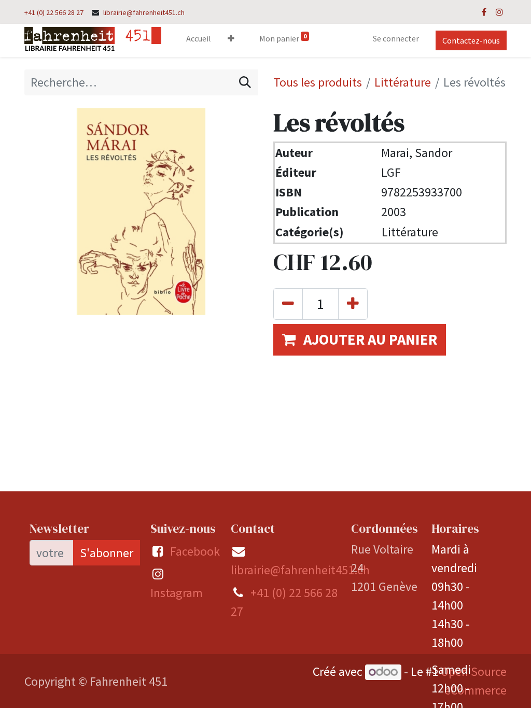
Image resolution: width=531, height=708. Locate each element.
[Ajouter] (353, 304)
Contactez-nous (471, 40)
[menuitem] (198, 40)
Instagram (176, 593)
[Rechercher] (245, 82)
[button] (231, 40)
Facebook (195, 551)
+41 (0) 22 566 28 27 (53, 12)
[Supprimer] (288, 304)
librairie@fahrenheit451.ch (144, 12)
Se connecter (396, 38)
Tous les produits (317, 82)
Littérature (402, 82)
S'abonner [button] (106, 552)
